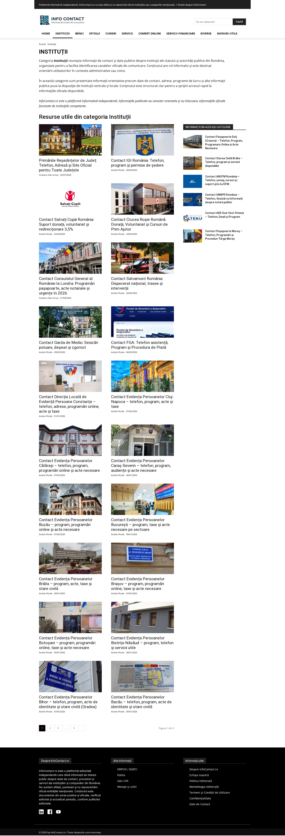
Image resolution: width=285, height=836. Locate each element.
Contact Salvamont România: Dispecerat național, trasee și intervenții (137, 283)
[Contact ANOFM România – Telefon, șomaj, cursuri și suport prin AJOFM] (192, 181)
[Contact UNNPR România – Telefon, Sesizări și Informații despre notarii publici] (192, 199)
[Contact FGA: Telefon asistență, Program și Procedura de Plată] (142, 322)
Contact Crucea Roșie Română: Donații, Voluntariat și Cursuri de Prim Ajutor (139, 224)
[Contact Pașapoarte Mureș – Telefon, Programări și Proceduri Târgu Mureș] (192, 236)
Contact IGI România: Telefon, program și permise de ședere (137, 163)
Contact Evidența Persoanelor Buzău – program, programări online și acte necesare (65, 524)
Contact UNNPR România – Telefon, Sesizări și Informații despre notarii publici (224, 198)
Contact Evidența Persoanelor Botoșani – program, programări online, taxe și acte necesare (67, 643)
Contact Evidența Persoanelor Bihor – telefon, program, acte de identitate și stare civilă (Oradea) (68, 702)
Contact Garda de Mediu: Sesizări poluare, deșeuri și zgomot (68, 345)
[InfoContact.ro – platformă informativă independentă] (62, 25)
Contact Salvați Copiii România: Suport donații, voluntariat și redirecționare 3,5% (66, 224)
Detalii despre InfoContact (192, 4)
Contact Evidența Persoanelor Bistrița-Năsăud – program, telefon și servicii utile (142, 643)
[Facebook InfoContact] (50, 812)
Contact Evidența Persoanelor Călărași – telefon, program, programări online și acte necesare (69, 465)
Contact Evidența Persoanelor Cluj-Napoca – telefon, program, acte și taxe (142, 401)
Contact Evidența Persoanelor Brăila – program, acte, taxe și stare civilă (65, 584)
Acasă (42, 44)
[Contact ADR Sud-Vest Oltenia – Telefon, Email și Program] (192, 217)
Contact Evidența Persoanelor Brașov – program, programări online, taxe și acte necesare (138, 584)
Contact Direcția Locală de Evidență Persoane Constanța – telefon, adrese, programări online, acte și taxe (69, 404)
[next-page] (82, 728)
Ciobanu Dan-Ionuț (48, 174)
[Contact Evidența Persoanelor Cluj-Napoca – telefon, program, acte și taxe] (142, 376)
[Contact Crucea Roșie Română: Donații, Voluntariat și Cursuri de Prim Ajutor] (142, 199)
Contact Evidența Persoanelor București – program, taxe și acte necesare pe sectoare (140, 524)
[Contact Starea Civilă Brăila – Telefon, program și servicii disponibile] (192, 163)
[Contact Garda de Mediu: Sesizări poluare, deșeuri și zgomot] (70, 322)
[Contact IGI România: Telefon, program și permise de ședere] (142, 140)
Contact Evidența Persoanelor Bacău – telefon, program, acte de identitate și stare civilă (141, 702)
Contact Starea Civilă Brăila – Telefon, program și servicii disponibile (223, 162)
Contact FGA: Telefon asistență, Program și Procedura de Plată (139, 345)
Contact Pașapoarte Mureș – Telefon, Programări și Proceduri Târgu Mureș (223, 235)
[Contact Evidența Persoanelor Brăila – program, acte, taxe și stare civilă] (70, 558)
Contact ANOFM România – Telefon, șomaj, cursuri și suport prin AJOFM (222, 180)
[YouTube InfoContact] (58, 812)
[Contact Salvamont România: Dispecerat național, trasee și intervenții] (142, 258)
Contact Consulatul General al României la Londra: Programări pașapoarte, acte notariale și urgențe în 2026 (67, 285)
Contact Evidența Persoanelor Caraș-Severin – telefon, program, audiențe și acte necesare (141, 465)
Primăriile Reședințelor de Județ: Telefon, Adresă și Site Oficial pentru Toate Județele (68, 165)
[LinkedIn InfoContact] (41, 812)
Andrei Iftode (117, 170)
